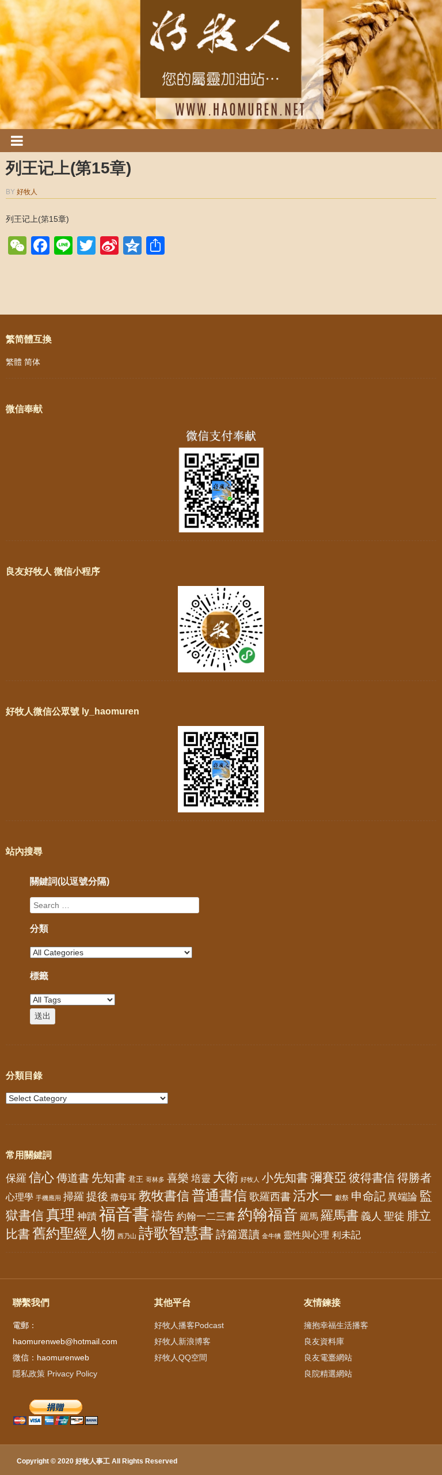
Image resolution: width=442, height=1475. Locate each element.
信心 (41, 1178)
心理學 (19, 1197)
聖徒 (394, 1216)
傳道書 (72, 1178)
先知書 (109, 1177)
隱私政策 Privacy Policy (55, 1373)
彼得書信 (372, 1177)
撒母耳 (123, 1197)
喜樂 (178, 1178)
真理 (60, 1215)
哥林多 (155, 1179)
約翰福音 (268, 1215)
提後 (97, 1196)
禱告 (162, 1215)
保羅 (16, 1178)
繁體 (14, 361)
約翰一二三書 (206, 1216)
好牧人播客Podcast (189, 1325)
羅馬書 (340, 1215)
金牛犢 (271, 1235)
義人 (371, 1216)
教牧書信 (164, 1196)
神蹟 (87, 1216)
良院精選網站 (328, 1373)
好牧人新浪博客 (182, 1341)
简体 (32, 361)
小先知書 (285, 1177)
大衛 (225, 1177)
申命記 (368, 1196)
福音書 (124, 1213)
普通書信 (219, 1195)
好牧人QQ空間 (180, 1357)
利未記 (346, 1235)
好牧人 (27, 192)
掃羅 (73, 1196)
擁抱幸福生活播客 (336, 1325)
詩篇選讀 (238, 1234)
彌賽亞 (328, 1178)
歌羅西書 (270, 1196)
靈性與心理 (306, 1235)
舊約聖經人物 (73, 1233)
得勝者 (414, 1177)
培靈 (201, 1178)
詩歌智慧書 (176, 1233)
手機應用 (48, 1197)
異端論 (402, 1197)
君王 (135, 1179)
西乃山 (126, 1235)
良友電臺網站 (328, 1357)
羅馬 (309, 1216)
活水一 (313, 1195)
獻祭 (342, 1198)
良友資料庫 (324, 1341)
